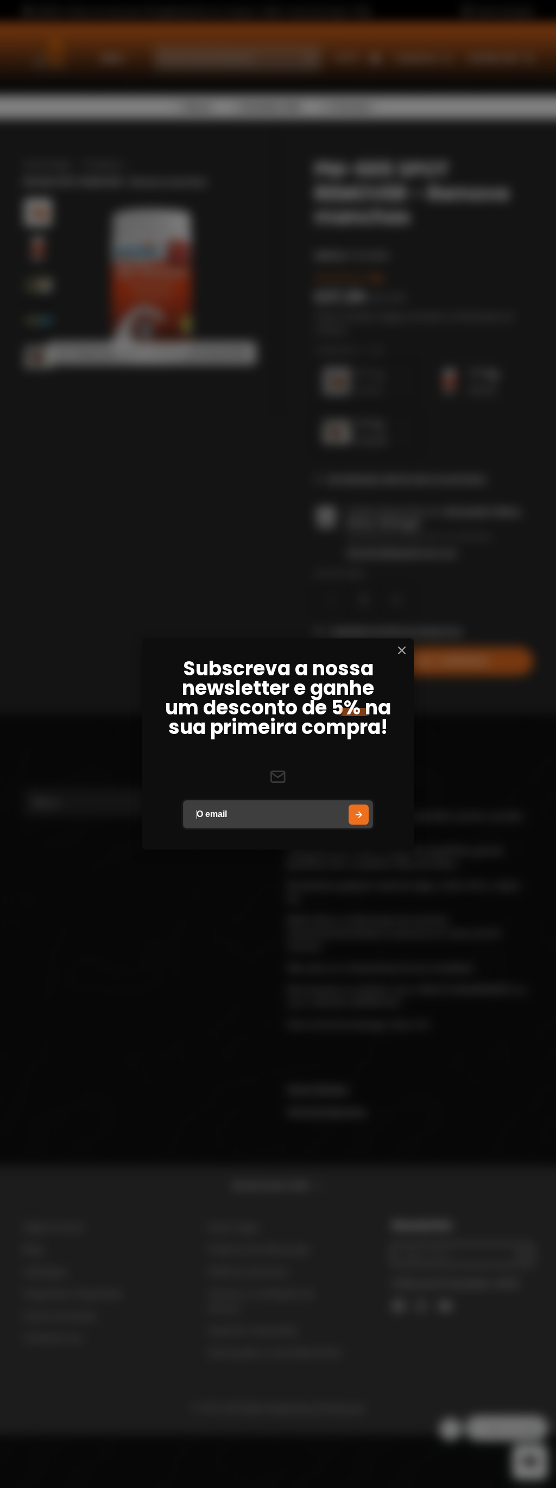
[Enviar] (359, 815)
